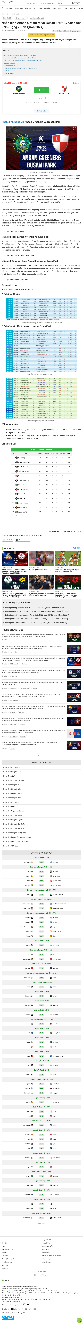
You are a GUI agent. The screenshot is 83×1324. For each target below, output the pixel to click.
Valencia (28, 945)
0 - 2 (41, 1111)
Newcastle (13, 688)
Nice (29, 1139)
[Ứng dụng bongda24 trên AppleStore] (45, 1275)
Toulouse (27, 1144)
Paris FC (55, 1148)
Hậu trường (5, 1265)
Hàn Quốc (9, 540)
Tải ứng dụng (41, 1271)
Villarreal (55, 1185)
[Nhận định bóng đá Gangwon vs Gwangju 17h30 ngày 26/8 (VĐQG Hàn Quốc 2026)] (74, 709)
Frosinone (27, 1204)
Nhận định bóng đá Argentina (13, 820)
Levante (55, 996)
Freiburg (28, 936)
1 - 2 (41, 1047)
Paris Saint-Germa (58, 1056)
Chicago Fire (13, 676)
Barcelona (55, 1065)
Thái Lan (55, 968)
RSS (3, 1305)
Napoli (54, 1111)
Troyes (28, 1148)
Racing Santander (58, 1033)
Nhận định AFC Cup (10, 846)
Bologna (28, 1074)
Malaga (28, 1014)
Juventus (55, 1204)
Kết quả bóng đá (20, 18)
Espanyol (27, 1157)
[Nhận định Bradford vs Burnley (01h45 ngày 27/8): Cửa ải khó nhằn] (74, 745)
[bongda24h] (2, 8)
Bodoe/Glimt (26, 959)
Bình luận (5, 1255)
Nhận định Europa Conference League (17, 837)
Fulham (28, 987)
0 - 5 (41, 1065)
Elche (28, 1065)
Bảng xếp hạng (9, 73)
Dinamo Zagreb (14, 700)
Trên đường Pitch (48, 3)
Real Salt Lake (14, 652)
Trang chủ (5, 1240)
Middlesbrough (14, 664)
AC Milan (55, 1047)
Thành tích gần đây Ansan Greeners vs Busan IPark (20, 68)
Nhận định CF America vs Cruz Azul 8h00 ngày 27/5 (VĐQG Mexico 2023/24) (35, 623)
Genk (54, 1125)
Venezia (28, 1208)
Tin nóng (9, 8)
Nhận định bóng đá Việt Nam (13, 780)
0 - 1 (41, 1074)
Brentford (22, 724)
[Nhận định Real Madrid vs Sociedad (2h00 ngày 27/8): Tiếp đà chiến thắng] (74, 733)
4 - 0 (41, 1005)
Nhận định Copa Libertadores (14, 811)
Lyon (29, 871)
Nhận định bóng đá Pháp (12, 785)
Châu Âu (47, 8)
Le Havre (27, 1194)
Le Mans (27, 1134)
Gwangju (21, 712)
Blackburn (25, 664)
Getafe (28, 1033)
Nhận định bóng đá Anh (11, 767)
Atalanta (28, 1042)
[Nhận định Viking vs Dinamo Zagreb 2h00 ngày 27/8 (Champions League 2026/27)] (74, 697)
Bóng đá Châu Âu (47, 1246)
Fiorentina (55, 1005)
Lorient (54, 1139)
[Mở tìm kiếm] (78, 4)
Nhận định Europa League (12, 793)
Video (3, 1246)
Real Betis (56, 945)
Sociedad (23, 736)
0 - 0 (41, 996)
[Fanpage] (20, 1304)
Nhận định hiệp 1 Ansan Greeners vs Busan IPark (20, 58)
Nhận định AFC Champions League (16, 841)
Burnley (12, 748)
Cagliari (55, 1116)
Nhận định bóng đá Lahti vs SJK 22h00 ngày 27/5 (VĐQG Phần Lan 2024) (34, 608)
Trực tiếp (4, 1252)
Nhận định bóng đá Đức (12, 798)
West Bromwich (24, 688)
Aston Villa (56, 1084)
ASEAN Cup (19, 8)
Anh (35, 8)
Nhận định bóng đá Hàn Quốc (14, 824)
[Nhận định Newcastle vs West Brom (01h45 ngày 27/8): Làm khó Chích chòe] (74, 685)
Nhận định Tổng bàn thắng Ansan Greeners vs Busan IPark (23, 60)
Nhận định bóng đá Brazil (12, 815)
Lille (54, 1167)
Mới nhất (32, 4)
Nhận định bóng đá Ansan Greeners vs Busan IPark (19, 55)
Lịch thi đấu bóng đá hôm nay (51, 1255)
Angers (28, 1167)
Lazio (54, 1074)
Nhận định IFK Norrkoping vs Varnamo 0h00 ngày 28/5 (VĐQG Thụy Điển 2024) (36, 611)
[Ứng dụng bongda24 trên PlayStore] (37, 1275)
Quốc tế (72, 8)
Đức (59, 8)
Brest (54, 1134)
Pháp (65, 8)
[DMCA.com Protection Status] (8, 1319)
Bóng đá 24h (7, 18)
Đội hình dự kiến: (9, 71)
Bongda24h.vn (23, 1313)
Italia (54, 8)
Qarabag (28, 917)
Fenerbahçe (56, 871)
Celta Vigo (56, 1102)
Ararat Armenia (26, 904)
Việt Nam (28, 8)
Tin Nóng (4, 1243)
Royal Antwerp (26, 1125)
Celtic (54, 954)
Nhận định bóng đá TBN (12, 772)
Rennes (28, 1056)
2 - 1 (41, 1042)
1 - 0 (41, 1033)
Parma (28, 1116)
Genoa (28, 1111)
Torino (28, 1047)
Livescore (5, 1268)
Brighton (34, 688)
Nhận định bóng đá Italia (12, 789)
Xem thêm (41, 756)
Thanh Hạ (55, 531)
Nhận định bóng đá (13, 122)
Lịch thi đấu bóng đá (37, 18)
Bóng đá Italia (46, 1252)
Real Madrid (13, 736)
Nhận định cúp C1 (9, 776)
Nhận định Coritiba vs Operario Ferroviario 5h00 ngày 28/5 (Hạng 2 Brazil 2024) (36, 615)
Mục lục (6, 50)
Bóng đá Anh (46, 1243)
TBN (40, 8)
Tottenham (13, 724)
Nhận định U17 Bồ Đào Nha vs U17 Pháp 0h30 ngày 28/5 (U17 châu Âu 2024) (36, 619)
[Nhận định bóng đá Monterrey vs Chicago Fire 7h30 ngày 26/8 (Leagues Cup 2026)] (74, 673)
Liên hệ (6, 1309)
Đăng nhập (77, 3)
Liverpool (55, 1093)
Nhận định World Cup (11, 806)
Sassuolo (55, 1042)
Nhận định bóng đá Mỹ (11, 802)
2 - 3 (41, 987)
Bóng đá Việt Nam (47, 1240)
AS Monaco (27, 931)
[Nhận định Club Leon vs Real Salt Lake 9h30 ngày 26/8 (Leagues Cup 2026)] (74, 649)
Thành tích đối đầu (10, 65)
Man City (27, 1088)
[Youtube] (28, 1304)
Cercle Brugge (57, 1217)
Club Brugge (26, 1217)
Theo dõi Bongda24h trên (61, 31)
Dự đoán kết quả (9, 63)
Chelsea (55, 987)
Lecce (54, 1208)
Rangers (55, 922)
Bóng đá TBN (46, 1249)
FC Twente (56, 917)
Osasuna (27, 996)
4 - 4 (41, 1125)
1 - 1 (41, 1014)
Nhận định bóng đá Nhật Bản (13, 828)
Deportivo (55, 1014)
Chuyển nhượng (7, 1262)
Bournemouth (56, 1088)
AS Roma (27, 1005)
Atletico (28, 1185)
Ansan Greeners (24, 540)
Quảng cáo (16, 1309)
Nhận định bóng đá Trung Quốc (14, 833)
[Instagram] (24, 1304)
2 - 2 (41, 1056)
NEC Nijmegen (57, 959)
